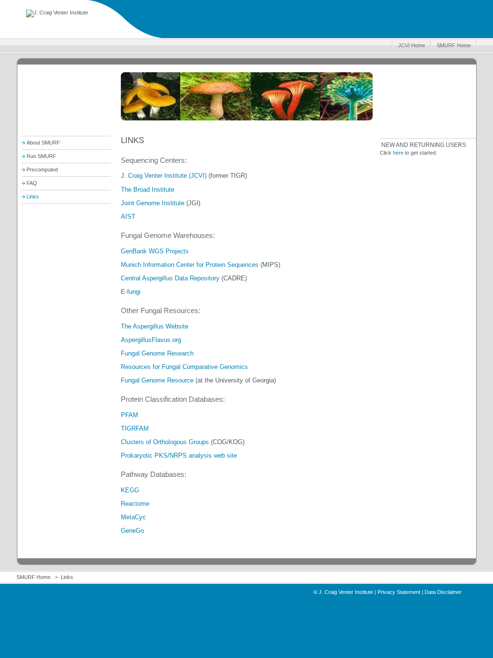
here (398, 153)
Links (32, 196)
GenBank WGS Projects (155, 251)
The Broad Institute (147, 189)
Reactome (135, 503)
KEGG (130, 490)
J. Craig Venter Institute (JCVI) (164, 175)
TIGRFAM (135, 428)
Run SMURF (41, 156)
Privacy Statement (398, 592)
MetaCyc (133, 517)
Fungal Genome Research (157, 353)
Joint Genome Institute (152, 203)
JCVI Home (411, 45)
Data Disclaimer (443, 592)
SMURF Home (454, 45)
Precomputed (42, 169)
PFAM (129, 415)
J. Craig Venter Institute (346, 592)
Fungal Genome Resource (157, 380)
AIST (128, 216)
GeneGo (132, 530)
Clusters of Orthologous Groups (165, 442)
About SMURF (43, 142)
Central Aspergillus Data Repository (170, 278)
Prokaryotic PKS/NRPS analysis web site (179, 455)
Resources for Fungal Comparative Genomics (184, 366)
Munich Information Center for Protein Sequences (190, 264)
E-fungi (131, 291)
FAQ (31, 183)
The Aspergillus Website (154, 326)
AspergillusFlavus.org (151, 339)
